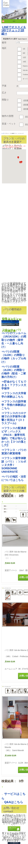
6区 (24, 53)
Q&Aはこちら (13, 802)
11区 (24, 57)
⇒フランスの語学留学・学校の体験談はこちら (13, 405)
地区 (5, 508)
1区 (24, 49)
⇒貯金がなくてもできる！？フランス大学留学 (13, 385)
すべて (25, 79)
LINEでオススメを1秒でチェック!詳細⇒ (13, 30)
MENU (15, 21)
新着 (5, 511)
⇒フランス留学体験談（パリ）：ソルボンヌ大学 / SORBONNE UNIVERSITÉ (13, 465)
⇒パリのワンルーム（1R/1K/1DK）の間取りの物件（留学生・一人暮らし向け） (13, 340)
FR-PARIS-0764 (8, 588)
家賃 (5, 506)
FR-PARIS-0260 (8, 686)
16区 (24, 62)
